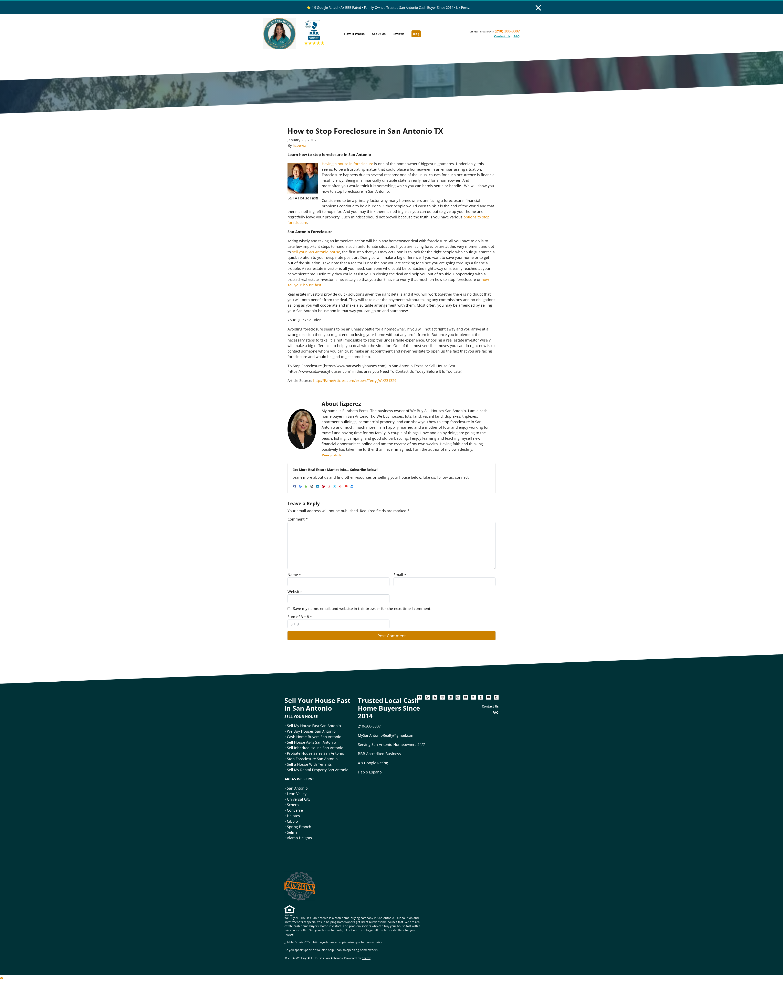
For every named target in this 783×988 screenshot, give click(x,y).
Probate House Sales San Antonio (315, 753)
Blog (416, 34)
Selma (292, 832)
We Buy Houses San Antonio (311, 731)
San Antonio (297, 788)
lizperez (299, 145)
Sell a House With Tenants (309, 764)
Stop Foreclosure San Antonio (312, 758)
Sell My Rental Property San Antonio (317, 769)
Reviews (399, 34)
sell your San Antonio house (316, 251)
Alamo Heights (299, 837)
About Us (379, 34)
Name (294, 574)
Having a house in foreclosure (347, 163)
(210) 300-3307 (507, 31)
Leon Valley (296, 793)
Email (400, 574)
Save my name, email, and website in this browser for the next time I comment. (362, 608)
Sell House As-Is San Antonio (311, 742)
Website (295, 591)
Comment (298, 519)
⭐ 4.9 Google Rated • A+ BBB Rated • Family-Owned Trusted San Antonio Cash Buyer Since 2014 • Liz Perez (388, 7)
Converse (295, 810)
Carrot (366, 958)
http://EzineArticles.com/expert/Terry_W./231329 (354, 380)
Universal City (298, 799)
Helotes (293, 815)
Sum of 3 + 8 (300, 616)
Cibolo (292, 821)
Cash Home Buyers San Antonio (314, 736)
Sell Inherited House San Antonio (315, 747)
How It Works (354, 34)
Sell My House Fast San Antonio (314, 725)
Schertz (293, 804)
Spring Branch (299, 826)
